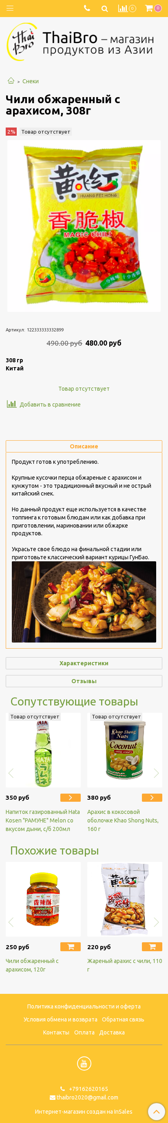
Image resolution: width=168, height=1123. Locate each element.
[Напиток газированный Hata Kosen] (43, 750)
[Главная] (11, 81)
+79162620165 (88, 1089)
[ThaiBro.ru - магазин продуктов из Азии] (84, 41)
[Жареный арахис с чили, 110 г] (124, 899)
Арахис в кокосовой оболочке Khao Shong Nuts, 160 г (123, 820)
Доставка (112, 1032)
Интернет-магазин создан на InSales (84, 1111)
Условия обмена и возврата (60, 1019)
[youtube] (84, 1063)
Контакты (56, 1032)
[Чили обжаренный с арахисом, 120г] (43, 899)
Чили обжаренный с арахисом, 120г (32, 965)
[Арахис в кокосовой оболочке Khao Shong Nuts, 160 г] (124, 750)
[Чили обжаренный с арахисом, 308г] (84, 226)
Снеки (30, 81)
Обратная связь (123, 1019)
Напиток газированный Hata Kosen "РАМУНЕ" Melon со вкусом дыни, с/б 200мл (43, 820)
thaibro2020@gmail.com (87, 1097)
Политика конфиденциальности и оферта (84, 1006)
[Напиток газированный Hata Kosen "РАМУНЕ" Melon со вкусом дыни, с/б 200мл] (70, 798)
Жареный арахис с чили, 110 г (124, 965)
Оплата (84, 1032)
